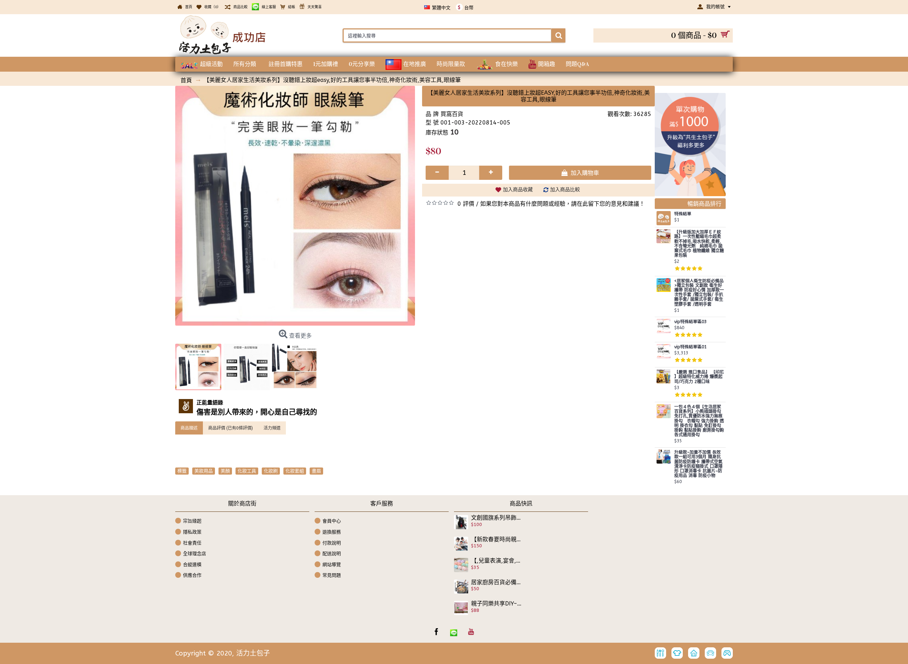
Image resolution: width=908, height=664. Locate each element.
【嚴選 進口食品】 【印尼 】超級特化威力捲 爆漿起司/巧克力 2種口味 (699, 377)
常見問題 (331, 575)
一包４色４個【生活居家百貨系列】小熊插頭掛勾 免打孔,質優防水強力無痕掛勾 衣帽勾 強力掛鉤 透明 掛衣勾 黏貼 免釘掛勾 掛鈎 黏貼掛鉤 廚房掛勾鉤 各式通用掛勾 (699, 421)
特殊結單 (682, 214)
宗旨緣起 (192, 521)
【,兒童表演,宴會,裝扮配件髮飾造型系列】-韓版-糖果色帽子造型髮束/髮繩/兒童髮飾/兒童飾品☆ (496, 561)
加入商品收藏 (518, 190)
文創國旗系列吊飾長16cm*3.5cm (496, 518)
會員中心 (331, 521)
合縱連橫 (192, 564)
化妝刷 (271, 471)
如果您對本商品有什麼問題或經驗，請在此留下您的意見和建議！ (562, 203)
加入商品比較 (565, 190)
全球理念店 (194, 553)
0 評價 (466, 203)
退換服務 (331, 532)
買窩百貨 (452, 114)
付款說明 (331, 542)
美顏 (225, 471)
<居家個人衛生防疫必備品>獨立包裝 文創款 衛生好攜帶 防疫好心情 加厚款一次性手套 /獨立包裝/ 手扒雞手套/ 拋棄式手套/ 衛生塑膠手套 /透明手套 (699, 293)
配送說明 (331, 553)
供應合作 (192, 575)
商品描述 (189, 428)
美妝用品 (203, 471)
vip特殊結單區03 (690, 322)
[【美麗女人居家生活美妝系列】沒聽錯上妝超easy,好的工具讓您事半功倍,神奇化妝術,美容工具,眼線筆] (295, 206)
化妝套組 (295, 471)
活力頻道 (272, 428)
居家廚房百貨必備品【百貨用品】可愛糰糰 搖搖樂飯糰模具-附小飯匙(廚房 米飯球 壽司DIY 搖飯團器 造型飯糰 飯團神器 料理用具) (496, 582)
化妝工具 (247, 471)
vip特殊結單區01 (690, 347)
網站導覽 (331, 564)
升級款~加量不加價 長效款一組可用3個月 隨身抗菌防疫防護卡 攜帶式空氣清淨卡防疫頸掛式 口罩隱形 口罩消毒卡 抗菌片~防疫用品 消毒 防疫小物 (698, 464)
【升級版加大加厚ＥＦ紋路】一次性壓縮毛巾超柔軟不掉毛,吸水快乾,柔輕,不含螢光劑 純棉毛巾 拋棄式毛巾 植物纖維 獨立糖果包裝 (699, 244)
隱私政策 (192, 532)
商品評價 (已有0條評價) (230, 428)
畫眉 (316, 471)
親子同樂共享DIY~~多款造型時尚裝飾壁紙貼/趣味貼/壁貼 (496, 604)
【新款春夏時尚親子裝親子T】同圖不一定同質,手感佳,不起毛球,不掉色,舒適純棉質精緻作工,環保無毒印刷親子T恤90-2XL (496, 539)
